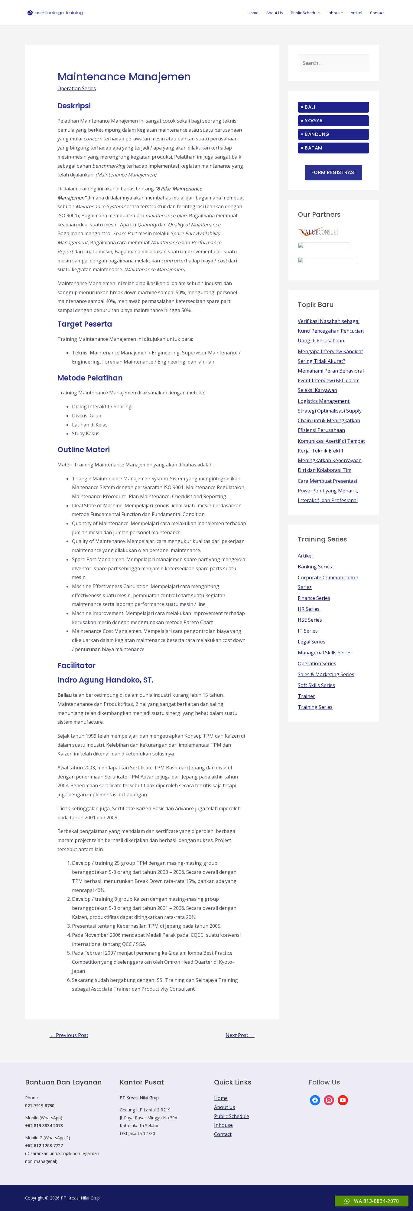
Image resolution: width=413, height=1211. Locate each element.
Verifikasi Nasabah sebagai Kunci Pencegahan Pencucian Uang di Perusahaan (331, 331)
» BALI (308, 107)
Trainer (306, 696)
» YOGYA (312, 120)
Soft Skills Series (316, 685)
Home (253, 12)
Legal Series (311, 641)
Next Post (240, 1035)
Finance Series (314, 598)
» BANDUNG (315, 134)
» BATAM (312, 147)
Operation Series (76, 88)
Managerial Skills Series (325, 652)
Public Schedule (305, 12)
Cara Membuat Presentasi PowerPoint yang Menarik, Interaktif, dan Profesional (328, 491)
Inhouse (335, 12)
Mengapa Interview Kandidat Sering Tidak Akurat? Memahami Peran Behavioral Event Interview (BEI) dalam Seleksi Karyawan (331, 370)
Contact (377, 12)
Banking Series (315, 566)
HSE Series (310, 620)
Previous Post (69, 1035)
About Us (274, 12)
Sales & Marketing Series (326, 674)
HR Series (309, 609)
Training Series (315, 707)
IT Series (308, 630)
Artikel (356, 12)
